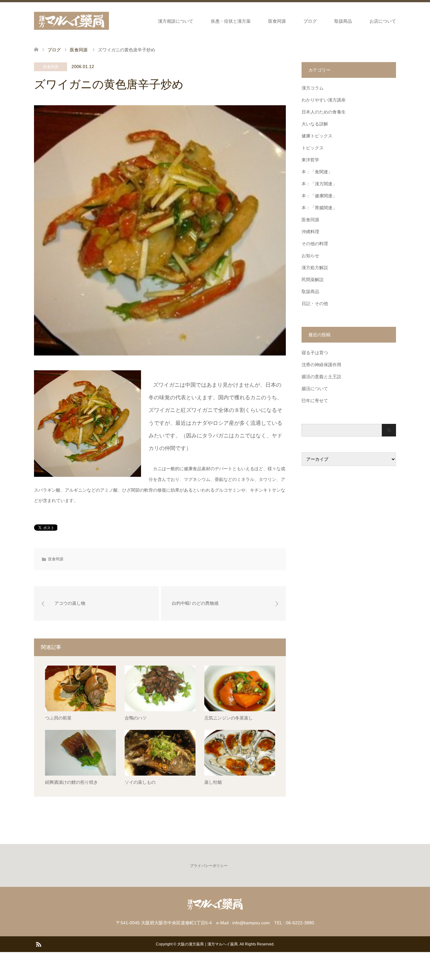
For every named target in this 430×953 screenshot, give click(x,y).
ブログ (310, 21)
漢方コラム (313, 87)
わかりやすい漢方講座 (324, 99)
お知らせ (310, 255)
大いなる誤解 (315, 123)
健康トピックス (317, 135)
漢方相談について (175, 21)
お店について (383, 21)
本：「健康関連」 (319, 195)
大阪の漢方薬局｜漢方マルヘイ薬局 (207, 944)
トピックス (313, 147)
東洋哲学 (310, 159)
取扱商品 (343, 21)
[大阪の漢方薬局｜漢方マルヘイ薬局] (71, 21)
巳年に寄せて (315, 400)
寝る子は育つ (315, 352)
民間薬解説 (313, 279)
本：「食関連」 (317, 171)
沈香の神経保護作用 (321, 364)
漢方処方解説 (315, 267)
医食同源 (277, 21)
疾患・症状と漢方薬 (231, 21)
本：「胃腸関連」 (319, 207)
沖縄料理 (310, 231)
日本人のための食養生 (324, 111)
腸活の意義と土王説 (321, 376)
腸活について (315, 388)
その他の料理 (315, 243)
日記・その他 (315, 303)
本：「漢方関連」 (319, 183)
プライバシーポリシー (209, 865)
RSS (38, 944)
